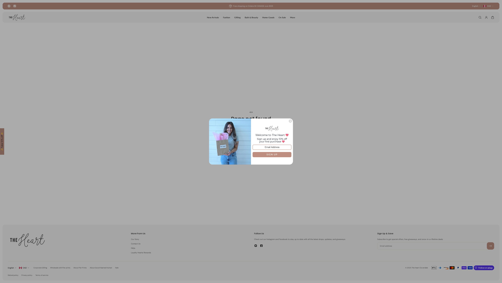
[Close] (290, 121)
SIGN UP (272, 154)
